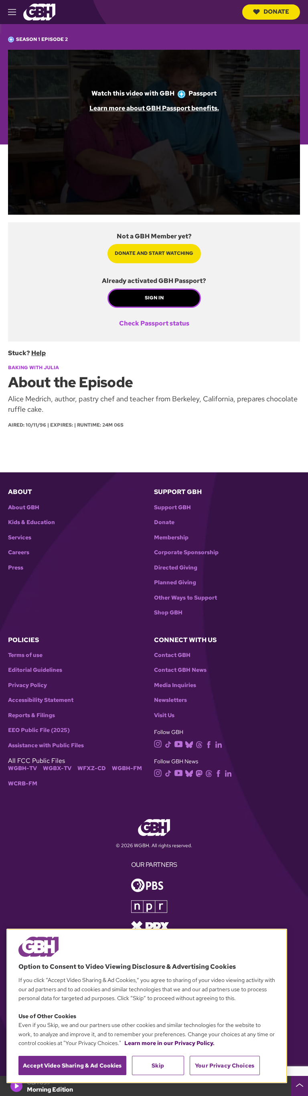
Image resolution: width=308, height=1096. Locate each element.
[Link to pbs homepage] (147, 884)
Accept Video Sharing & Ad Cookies (72, 1065)
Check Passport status (154, 323)
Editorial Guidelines (35, 670)
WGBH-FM (127, 768)
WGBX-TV (57, 768)
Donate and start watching (154, 253)
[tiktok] (168, 744)
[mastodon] (199, 773)
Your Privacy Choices (224, 1065)
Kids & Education (31, 522)
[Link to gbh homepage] (39, 11)
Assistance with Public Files (46, 745)
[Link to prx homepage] (150, 926)
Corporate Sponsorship (186, 552)
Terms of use (25, 655)
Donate (276, 12)
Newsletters (170, 700)
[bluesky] (189, 744)
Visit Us (164, 715)
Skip (158, 1065)
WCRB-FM (22, 783)
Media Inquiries (175, 685)
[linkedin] (218, 744)
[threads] (199, 744)
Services (19, 537)
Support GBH (172, 507)
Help (38, 353)
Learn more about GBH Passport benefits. (154, 108)
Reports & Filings (31, 715)
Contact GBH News (180, 670)
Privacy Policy (27, 685)
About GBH (23, 507)
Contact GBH (172, 655)
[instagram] (158, 743)
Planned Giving (175, 582)
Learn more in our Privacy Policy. (169, 1043)
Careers (18, 552)
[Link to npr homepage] (149, 906)
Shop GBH (168, 612)
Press (15, 567)
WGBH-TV (22, 768)
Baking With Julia (33, 367)
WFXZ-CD (91, 768)
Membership (171, 537)
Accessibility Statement (40, 700)
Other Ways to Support (185, 597)
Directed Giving (175, 567)
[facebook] (208, 744)
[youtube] (178, 743)
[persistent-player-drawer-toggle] (299, 1086)
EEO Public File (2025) (39, 730)
